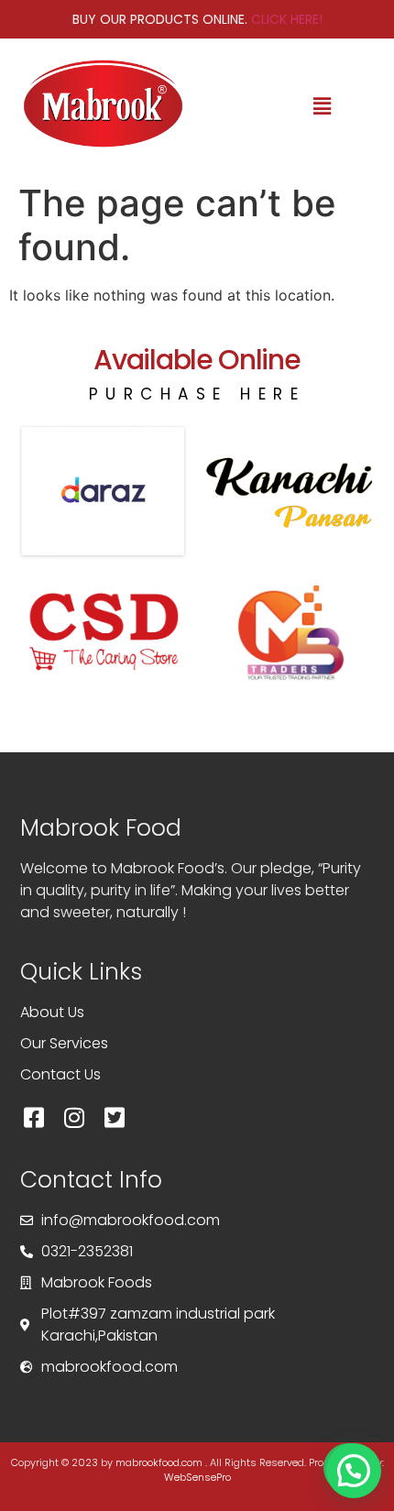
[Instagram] (74, 1118)
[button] (322, 106)
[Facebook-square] (34, 1118)
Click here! (287, 19)
